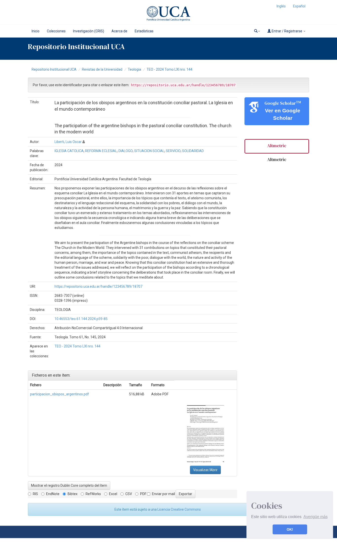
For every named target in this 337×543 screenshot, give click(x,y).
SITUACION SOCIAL (149, 151)
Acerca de (119, 31)
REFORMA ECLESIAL (101, 151)
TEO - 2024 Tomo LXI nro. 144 (169, 69)
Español (299, 6)
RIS (35, 494)
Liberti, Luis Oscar (68, 142)
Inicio (35, 31)
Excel (113, 494)
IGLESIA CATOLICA (69, 151)
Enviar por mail (163, 494)
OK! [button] (290, 529)
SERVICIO (173, 151)
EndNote (52, 494)
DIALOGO (125, 151)
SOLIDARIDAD (193, 151)
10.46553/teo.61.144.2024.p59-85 (81, 319)
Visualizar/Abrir (205, 470)
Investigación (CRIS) (88, 31)
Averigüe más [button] (315, 517)
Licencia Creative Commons (179, 509)
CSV (128, 494)
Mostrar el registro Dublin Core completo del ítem (69, 485)
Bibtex (72, 494)
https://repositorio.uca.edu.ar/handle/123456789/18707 (98, 286)
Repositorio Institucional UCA (54, 69)
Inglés (281, 6)
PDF (143, 494)
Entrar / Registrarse (287, 31)
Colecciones (56, 31)
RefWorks (93, 494)
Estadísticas (144, 31)
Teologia (134, 69)
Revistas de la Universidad (102, 69)
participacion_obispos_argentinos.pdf (59, 394)
